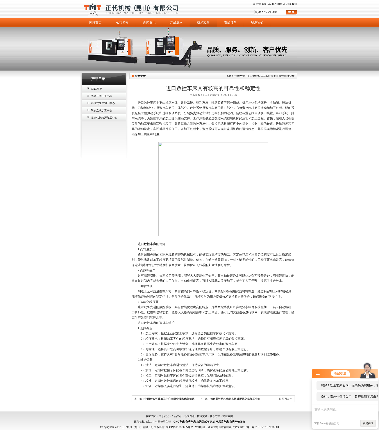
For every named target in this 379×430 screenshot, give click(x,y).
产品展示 (176, 22)
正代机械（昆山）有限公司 (137, 9)
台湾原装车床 (221, 421)
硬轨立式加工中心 (101, 110)
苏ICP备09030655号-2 (179, 427)
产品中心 (177, 416)
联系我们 (291, 3)
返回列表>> (286, 398)
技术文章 (203, 22)
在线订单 (230, 22)
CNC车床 (96, 88)
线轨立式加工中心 (101, 96)
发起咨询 (368, 423)
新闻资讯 (149, 22)
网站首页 (95, 22)
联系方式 (215, 416)
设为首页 (261, 3)
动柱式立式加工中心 (103, 103)
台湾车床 (190, 421)
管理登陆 (227, 416)
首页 (229, 76)
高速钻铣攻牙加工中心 (104, 117)
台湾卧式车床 (204, 421)
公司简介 (122, 22)
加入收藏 (276, 3)
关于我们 (164, 416)
